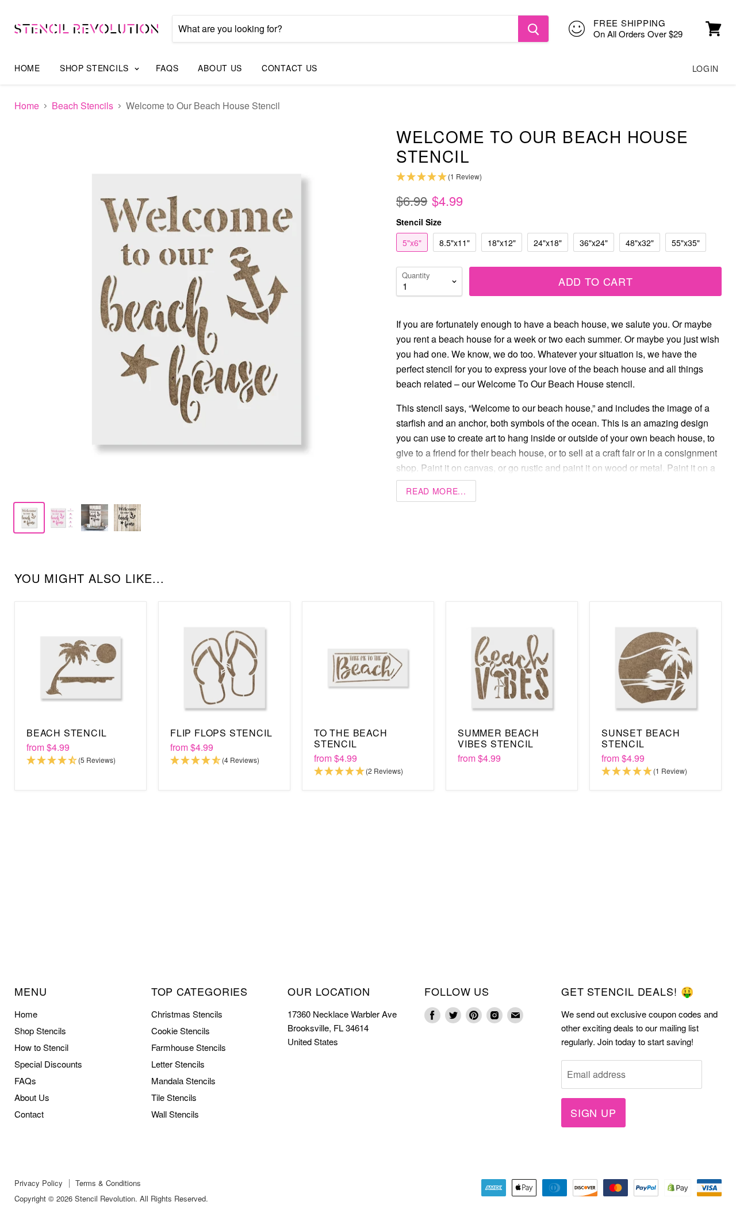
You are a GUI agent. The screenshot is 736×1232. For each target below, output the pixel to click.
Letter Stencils (178, 1064)
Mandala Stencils (183, 1080)
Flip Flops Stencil (221, 732)
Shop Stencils (96, 68)
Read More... (436, 491)
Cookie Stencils (180, 1030)
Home (27, 68)
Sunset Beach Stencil (640, 738)
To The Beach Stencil (351, 738)
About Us (220, 68)
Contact (29, 1114)
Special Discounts (48, 1064)
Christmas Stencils (187, 1014)
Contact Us (289, 68)
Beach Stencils (82, 106)
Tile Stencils (174, 1097)
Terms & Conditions (108, 1182)
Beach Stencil (66, 732)
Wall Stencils (175, 1114)
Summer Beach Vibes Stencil (498, 738)
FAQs (167, 68)
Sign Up (593, 1112)
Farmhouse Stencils (188, 1047)
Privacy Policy (38, 1182)
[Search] (533, 29)
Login (705, 68)
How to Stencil (41, 1047)
